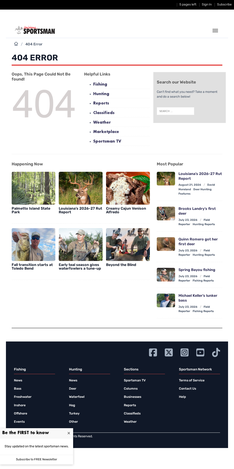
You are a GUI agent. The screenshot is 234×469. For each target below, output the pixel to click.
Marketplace (106, 132)
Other (73, 422)
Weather (102, 123)
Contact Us (187, 389)
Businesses (132, 397)
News (18, 380)
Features (184, 194)
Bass (17, 389)
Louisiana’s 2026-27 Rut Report (80, 210)
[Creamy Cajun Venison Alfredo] (128, 188)
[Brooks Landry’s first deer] (166, 213)
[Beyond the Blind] (128, 244)
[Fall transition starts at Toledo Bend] (34, 244)
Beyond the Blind (121, 265)
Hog (72, 405)
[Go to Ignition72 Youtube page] (200, 352)
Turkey (74, 413)
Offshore (20, 413)
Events (19, 422)
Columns (131, 389)
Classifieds (103, 113)
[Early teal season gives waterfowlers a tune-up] (81, 244)
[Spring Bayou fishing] (166, 274)
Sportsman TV (107, 141)
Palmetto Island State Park (31, 210)
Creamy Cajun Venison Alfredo (126, 210)
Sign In (207, 4)
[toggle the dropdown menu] (215, 31)
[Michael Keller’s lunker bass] (166, 300)
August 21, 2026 (189, 185)
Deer (72, 389)
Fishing (100, 84)
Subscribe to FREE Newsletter (36, 459)
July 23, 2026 (187, 220)
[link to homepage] (35, 30)
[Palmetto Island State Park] (34, 188)
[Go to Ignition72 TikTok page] (216, 352)
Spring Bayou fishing (196, 270)
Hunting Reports (204, 224)
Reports (101, 103)
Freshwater (23, 397)
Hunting (101, 94)
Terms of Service (192, 380)
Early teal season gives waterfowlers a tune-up (80, 267)
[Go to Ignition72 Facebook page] (153, 352)
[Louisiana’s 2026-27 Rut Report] (81, 188)
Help (182, 397)
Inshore (20, 405)
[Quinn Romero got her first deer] (166, 244)
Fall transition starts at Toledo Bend (32, 267)
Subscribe (224, 4)
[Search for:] (175, 111)
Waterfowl (77, 397)
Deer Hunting (202, 189)
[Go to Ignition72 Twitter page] (169, 352)
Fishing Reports (203, 280)
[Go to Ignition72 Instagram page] (185, 352)
